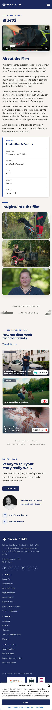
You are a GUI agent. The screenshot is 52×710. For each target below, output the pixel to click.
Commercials (7, 584)
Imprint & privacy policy (12, 658)
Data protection (9, 663)
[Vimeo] (10, 568)
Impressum (40, 707)
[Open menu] (48, 5)
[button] (49, 685)
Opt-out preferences (15, 707)
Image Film (6, 579)
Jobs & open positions (11, 634)
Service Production (10, 611)
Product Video (8, 602)
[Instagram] (4, 568)
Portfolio (25, 441)
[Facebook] (35, 568)
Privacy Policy (29, 707)
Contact (5, 630)
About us (6, 621)
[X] (29, 568)
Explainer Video (8, 593)
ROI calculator (8, 654)
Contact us (11, 488)
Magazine (6, 639)
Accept (26, 702)
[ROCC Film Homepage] (11, 4)
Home (17, 441)
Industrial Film (7, 597)
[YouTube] (17, 568)
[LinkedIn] (23, 568)
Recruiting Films (8, 588)
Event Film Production (11, 606)
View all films (8, 344)
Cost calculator (8, 649)
